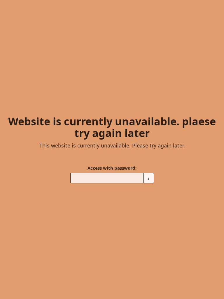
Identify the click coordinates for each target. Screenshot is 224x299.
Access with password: (112, 168)
